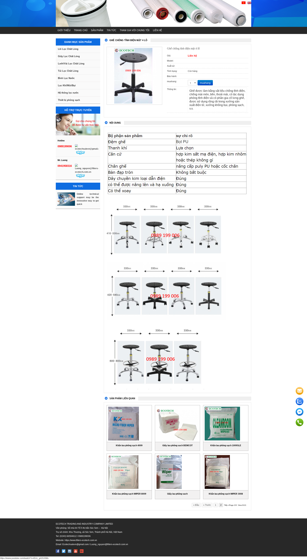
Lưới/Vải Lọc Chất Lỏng (71, 63)
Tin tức (111, 30)
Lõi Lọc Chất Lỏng (68, 49)
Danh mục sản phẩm (78, 42)
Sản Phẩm (97, 30)
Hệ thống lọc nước (68, 92)
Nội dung (115, 122)
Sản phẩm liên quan (122, 398)
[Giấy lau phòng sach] (169, 472)
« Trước (207, 505)
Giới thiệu (64, 30)
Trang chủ (80, 30)
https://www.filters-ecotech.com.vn (81, 540)
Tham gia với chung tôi (134, 30)
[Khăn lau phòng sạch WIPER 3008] (217, 472)
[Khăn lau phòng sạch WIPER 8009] (123, 472)
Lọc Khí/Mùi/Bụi (67, 85)
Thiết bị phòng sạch (69, 100)
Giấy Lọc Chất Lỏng (69, 56)
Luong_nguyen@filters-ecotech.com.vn (109, 544)
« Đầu (196, 505)
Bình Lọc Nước (66, 78)
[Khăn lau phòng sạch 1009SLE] (222, 423)
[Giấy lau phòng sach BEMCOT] (178, 424)
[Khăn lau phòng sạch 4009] (123, 423)
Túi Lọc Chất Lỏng (68, 71)
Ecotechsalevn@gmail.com (75, 544)
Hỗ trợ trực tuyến (77, 110)
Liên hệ (157, 30)
